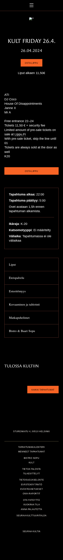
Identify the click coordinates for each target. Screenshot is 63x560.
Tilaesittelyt (31, 473)
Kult (31, 463)
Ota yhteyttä (31, 500)
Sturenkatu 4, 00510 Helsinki (31, 431)
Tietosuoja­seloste (31, 480)
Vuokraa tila (31, 505)
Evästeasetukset (31, 489)
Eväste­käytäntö (31, 484)
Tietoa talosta (31, 469)
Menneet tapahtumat (31, 452)
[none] (53, 265)
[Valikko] (31, 5)
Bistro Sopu (31, 458)
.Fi (24, 134)
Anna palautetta (31, 509)
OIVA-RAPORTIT (31, 494)
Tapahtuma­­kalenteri (31, 447)
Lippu (18, 134)
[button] (31, 264)
